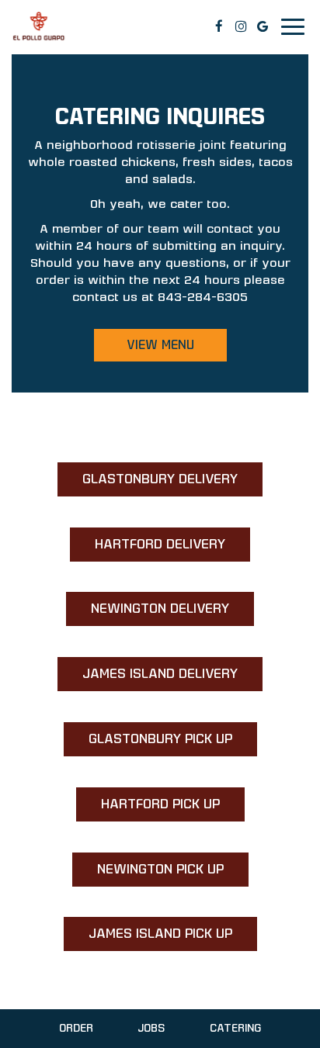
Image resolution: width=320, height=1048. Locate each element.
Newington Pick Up (148, 874)
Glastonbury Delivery (147, 483)
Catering (235, 1028)
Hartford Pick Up (148, 808)
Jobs (151, 1028)
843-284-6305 (203, 296)
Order (76, 1028)
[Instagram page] (241, 26)
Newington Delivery (147, 613)
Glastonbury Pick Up (148, 743)
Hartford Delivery (147, 549)
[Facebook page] (219, 26)
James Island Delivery (147, 678)
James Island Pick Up (148, 938)
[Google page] (262, 26)
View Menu (160, 344)
